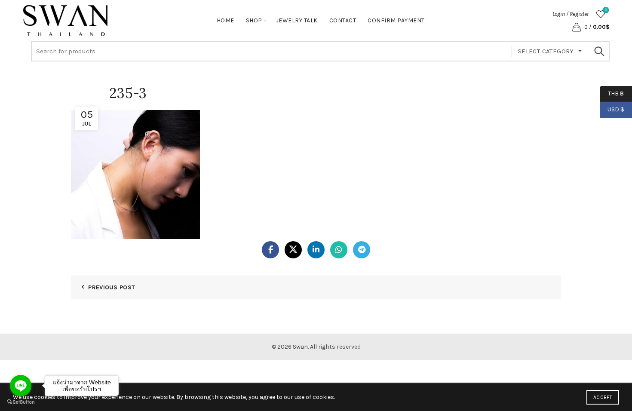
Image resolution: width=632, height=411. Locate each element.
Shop (254, 20)
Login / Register (570, 14)
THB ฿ (612, 93)
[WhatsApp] (338, 249)
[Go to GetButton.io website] (20, 402)
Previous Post (111, 287)
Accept (602, 397)
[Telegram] (361, 249)
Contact (342, 20)
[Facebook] (270, 249)
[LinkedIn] (316, 249)
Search (599, 51)
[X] (293, 249)
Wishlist (606, 10)
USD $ (616, 109)
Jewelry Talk (297, 20)
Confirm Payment (396, 20)
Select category (546, 51)
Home (225, 20)
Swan (300, 346)
